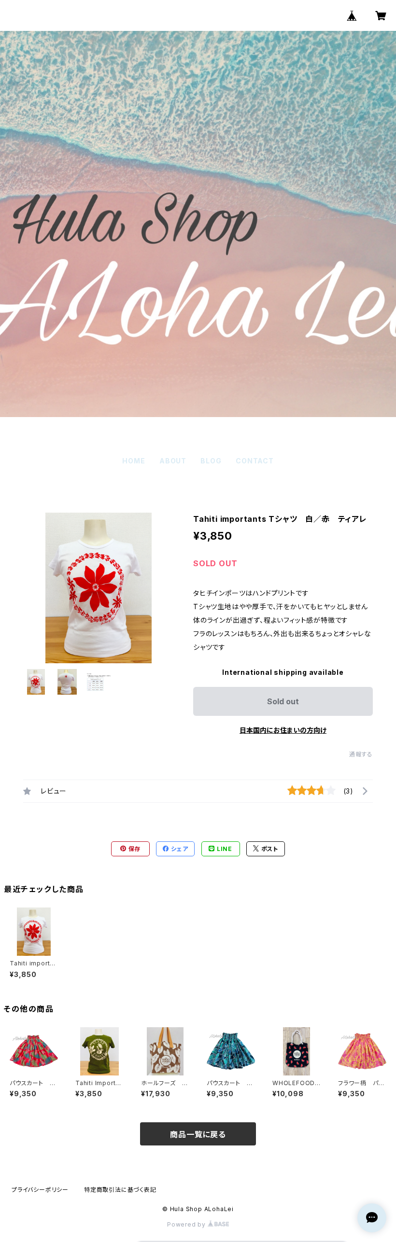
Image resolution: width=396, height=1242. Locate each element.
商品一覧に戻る (198, 1134)
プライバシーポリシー (40, 1189)
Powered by (187, 1224)
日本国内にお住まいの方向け (283, 730)
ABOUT (172, 461)
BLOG (210, 461)
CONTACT (255, 461)
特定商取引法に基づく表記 (120, 1189)
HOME (133, 461)
